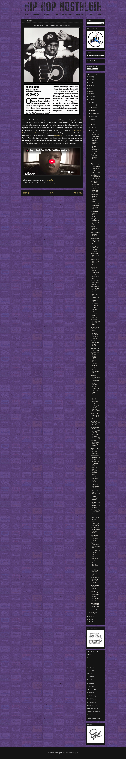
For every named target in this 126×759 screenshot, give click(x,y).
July (92, 119)
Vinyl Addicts (90, 664)
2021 (90, 91)
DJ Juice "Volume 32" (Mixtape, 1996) (95, 463)
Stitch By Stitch (91, 689)
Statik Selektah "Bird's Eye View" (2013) (95, 587)
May (92, 125)
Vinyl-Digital (90, 673)
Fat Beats (89, 654)
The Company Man (92, 702)
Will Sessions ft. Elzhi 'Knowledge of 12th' (95, 486)
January (93, 613)
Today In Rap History (92, 708)
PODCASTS (90, 14)
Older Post (78, 193)
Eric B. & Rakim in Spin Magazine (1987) (95, 276)
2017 (90, 102)
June (92, 122)
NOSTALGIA (46, 14)
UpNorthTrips (90, 677)
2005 (26, 183)
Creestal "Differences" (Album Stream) (95, 228)
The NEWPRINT (91, 692)
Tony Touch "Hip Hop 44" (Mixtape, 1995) (95, 492)
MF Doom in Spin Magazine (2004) (95, 329)
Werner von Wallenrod (92, 715)
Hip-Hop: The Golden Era (93, 712)
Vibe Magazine (54, 183)
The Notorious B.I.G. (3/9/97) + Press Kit (95, 498)
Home (52, 193)
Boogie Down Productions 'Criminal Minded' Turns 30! (95, 564)
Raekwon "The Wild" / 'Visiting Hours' (95, 255)
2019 (90, 97)
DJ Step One (90, 667)
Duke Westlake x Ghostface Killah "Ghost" (95, 556)
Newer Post (26, 193)
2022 (90, 88)
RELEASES (36, 14)
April (92, 128)
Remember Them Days (34, 133)
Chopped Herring (91, 696)
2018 (90, 100)
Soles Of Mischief (91, 699)
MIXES (56, 14)
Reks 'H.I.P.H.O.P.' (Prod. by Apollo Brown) (95, 182)
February (93, 610)
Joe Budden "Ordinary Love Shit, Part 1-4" (95, 423)
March (93, 130)
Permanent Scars (59, 135)
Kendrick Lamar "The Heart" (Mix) (94, 309)
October (93, 110)
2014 (90, 622)
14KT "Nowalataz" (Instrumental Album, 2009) (95, 605)
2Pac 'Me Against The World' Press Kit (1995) (95, 436)
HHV (88, 657)
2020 (90, 94)
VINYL (99, 14)
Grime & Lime (90, 686)
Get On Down (90, 670)
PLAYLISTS (79, 14)
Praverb (89, 661)
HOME (26, 14)
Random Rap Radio (92, 705)
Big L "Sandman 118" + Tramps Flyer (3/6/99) (95, 523)
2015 (90, 619)
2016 (90, 616)
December (93, 105)
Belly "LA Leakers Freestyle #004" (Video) (95, 234)
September (94, 113)
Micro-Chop (90, 680)
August (93, 116)
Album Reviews (32, 183)
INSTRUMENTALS (67, 14)
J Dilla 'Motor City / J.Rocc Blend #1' (95, 511)
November (93, 108)
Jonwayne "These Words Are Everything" (95, 315)
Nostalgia (46, 183)
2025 (90, 80)
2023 (90, 85)
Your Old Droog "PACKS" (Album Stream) (95, 457)
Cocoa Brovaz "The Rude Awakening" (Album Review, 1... (95, 157)
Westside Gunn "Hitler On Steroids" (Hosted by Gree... (94, 471)
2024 (90, 82)
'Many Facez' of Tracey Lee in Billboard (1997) (95, 296)
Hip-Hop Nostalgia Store (93, 718)
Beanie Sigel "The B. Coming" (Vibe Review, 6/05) (95, 177)
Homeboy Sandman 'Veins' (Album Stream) (95, 134)
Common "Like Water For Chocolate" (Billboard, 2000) (94, 198)
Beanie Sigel (40, 183)
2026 (90, 77)
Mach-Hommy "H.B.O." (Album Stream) (95, 517)
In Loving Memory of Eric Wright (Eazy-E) (95, 282)
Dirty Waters (90, 683)
